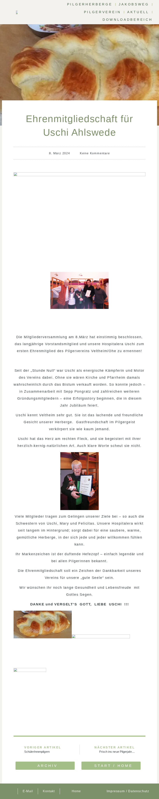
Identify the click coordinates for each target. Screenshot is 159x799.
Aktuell (138, 12)
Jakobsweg (134, 4)
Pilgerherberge (89, 4)
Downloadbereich (128, 20)
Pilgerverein (102, 12)
